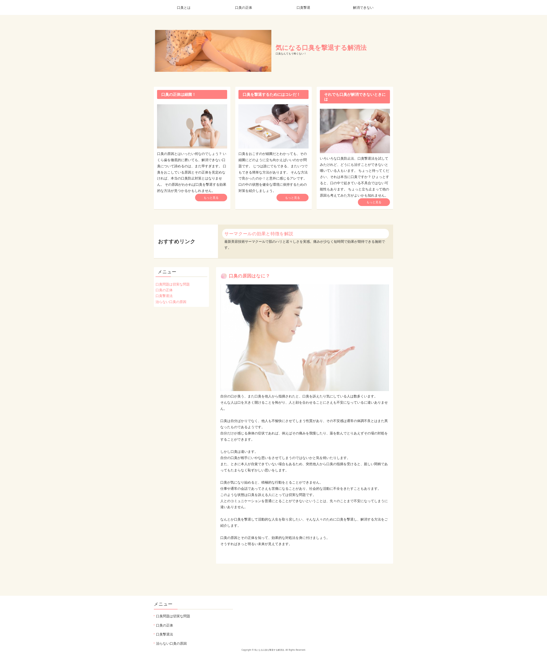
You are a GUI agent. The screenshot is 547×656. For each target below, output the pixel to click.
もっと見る (211, 198)
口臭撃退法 (164, 295)
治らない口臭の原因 (171, 301)
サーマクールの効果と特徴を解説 (258, 233)
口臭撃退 (303, 7)
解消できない (363, 7)
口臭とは (184, 7)
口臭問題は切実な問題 (173, 284)
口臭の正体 (243, 7)
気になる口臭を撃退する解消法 (321, 47)
